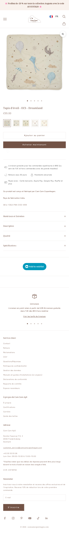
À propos (7, 403)
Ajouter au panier (34, 135)
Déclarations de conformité (15, 379)
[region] (34, 306)
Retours (6, 348)
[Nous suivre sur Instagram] (13, 518)
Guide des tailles (10, 416)
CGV (5, 357)
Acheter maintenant (34, 145)
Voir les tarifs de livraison (34, 316)
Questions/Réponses (12, 361)
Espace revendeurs (11, 388)
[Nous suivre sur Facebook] (4, 518)
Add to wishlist (36, 266)
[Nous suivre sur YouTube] (29, 518)
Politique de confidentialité (14, 366)
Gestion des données (12, 370)
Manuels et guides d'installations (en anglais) (22, 375)
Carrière (6, 412)
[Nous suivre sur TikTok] (38, 518)
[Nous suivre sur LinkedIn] (46, 518)
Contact (6, 343)
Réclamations (9, 352)
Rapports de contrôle (12, 384)
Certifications (9, 407)
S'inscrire (14, 507)
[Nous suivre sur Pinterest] (21, 518)
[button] (7, 151)
